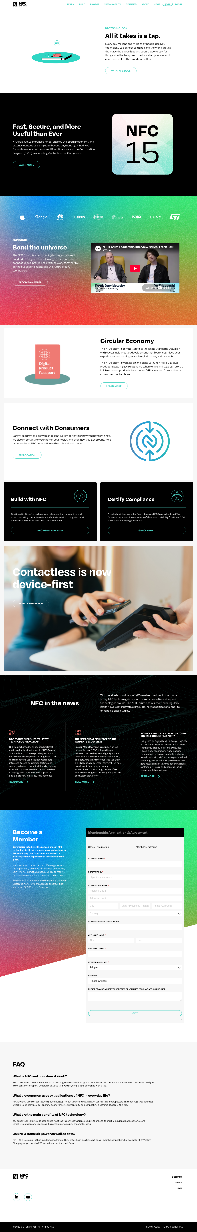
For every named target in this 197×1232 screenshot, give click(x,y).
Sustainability (112, 4)
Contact (177, 1176)
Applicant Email (102, 948)
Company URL (100, 872)
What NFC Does (121, 70)
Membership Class (103, 962)
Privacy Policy (152, 1227)
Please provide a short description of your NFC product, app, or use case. (127, 989)
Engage (94, 4)
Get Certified (147, 530)
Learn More (26, 164)
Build (82, 4)
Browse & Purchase (50, 530)
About (145, 4)
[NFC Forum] (19, 4)
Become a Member (30, 282)
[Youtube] (28, 1197)
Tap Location (27, 455)
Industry (92, 975)
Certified (131, 4)
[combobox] (135, 913)
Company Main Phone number (103, 921)
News (157, 4)
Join (167, 4)
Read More (16, 781)
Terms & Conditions (173, 1227)
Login (178, 4)
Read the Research (31, 603)
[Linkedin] (16, 1197)
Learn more (114, 385)
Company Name (101, 858)
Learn (70, 4)
